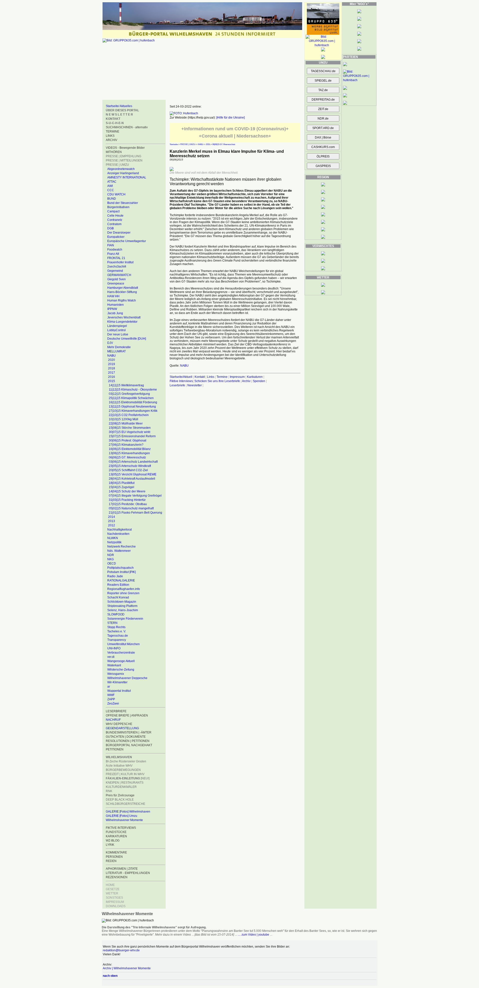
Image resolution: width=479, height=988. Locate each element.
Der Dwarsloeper (118, 232)
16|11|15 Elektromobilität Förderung (133, 402)
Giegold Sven (116, 279)
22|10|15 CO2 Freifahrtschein (129, 415)
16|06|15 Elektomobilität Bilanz (130, 449)
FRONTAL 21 (116, 258)
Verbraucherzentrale (121, 652)
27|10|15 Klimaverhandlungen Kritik (133, 411)
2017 (111, 372)
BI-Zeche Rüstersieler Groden (126, 761)
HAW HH (113, 296)
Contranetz (114, 220)
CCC (110, 190)
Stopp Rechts (116, 627)
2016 (111, 377)
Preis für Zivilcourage (120, 795)
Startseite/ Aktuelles (119, 106)
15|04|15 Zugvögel (121, 487)
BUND (111, 198)
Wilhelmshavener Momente (124, 820)
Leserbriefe (178, 385)
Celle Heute (115, 215)
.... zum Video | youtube (253, 934)
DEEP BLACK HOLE (120, 799)
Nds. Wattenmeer (119, 551)
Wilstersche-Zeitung (120, 669)
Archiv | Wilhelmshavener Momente (127, 968)
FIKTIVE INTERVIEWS (121, 828)
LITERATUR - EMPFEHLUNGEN (128, 873)
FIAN (110, 245)
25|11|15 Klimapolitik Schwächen (131, 398)
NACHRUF (113, 719)
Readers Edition (118, 584)
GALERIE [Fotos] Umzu (121, 816)
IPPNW (112, 309)
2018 (111, 368)
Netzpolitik (114, 542)
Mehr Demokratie (119, 347)
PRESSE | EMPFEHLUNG (123, 156)
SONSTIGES (114, 897)
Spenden (259, 381)
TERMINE (112, 131)
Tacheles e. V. (116, 631)
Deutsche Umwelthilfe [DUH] (126, 338)
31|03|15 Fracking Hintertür (127, 500)
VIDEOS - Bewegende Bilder (125, 147)
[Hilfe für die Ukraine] (230, 117)
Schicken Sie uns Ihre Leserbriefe (217, 381)
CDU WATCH (116, 194)
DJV (110, 343)
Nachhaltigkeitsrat (119, 529)
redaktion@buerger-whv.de (121, 950)
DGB (110, 228)
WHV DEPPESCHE (119, 724)
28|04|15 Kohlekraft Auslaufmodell (132, 478)
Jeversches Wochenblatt (123, 317)
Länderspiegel (117, 326)
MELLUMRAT (116, 351)
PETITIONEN (114, 749)
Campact (113, 211)
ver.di (111, 657)
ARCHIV (111, 140)
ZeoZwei (113, 703)
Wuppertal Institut (119, 691)
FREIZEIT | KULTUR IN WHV (125, 774)
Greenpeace (115, 283)
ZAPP (111, 699)
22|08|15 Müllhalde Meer (126, 423)
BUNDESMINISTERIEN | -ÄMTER (128, 732)
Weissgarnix (115, 674)
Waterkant (114, 665)
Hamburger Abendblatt (122, 287)
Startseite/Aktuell (181, 377)
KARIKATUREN (116, 836)
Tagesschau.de (117, 635)
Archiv (246, 381)
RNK (109, 791)
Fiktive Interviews (181, 381)
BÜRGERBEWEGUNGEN (123, 770)
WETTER (112, 893)
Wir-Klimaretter (117, 682)
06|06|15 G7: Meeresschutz (127, 457)
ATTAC (112, 181)
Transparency (116, 640)
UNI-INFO (113, 648)
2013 (111, 521)
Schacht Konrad (118, 597)
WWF (111, 695)
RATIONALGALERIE (121, 580)
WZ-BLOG (113, 840)
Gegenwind (115, 271)
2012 (111, 525)
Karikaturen (255, 377)
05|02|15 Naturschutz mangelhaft (131, 508)
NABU (111, 355)
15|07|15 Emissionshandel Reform (132, 436)
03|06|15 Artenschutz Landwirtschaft (133, 461)
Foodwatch (114, 249)
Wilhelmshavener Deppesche (127, 678)
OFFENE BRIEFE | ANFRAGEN (127, 715)
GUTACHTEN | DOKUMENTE (126, 736)
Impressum (237, 377)
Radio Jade (115, 576)
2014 (111, 517)
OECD (111, 563)
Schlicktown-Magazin (121, 601)
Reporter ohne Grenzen (123, 593)
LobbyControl (116, 330)
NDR (110, 555)
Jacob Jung (115, 313)
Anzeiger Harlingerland (123, 173)
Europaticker (115, 237)
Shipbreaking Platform (122, 606)
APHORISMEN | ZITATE (122, 868)
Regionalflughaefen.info (123, 589)
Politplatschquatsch (120, 567)
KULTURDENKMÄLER (121, 787)
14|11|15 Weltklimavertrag (126, 385)
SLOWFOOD (115, 614)
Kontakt (200, 377)
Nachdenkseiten (118, 534)
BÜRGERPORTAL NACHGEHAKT (129, 745)
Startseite (174, 144)
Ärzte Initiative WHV (119, 765)
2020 (111, 360)
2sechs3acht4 (116, 266)
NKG (110, 559)
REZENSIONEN (116, 877)
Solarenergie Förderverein (125, 618)
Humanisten (115, 304)
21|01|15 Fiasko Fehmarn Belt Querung (135, 512)
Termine (222, 377)
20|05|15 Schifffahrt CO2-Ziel (128, 470)
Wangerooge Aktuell (121, 661)
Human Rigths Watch (121, 300)
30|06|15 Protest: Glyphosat (127, 440)
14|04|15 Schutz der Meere (127, 491)
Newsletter (194, 385)
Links (210, 377)
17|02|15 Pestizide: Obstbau (128, 504)
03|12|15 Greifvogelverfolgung (129, 394)
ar (108, 686)
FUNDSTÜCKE (116, 832)
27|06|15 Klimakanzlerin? (126, 444)
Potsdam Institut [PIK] (121, 572)
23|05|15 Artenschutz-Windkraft (130, 466)
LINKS (110, 136)
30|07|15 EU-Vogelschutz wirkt (129, 432)
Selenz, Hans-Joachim (122, 610)
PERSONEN (114, 856)
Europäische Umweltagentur (126, 241)
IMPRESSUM (115, 902)
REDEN (111, 861)
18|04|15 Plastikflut (121, 483)
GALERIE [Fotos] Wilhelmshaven (128, 811)
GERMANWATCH (119, 275)
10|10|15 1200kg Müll (123, 419)
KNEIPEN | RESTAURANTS (124, 782)
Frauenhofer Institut (120, 262)
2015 (111, 381)
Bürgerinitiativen (118, 207)
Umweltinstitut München (123, 644)
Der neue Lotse (117, 334)
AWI (110, 186)
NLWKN (112, 538)
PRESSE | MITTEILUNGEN (124, 160)
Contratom (114, 224)
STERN (112, 623)
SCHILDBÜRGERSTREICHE (125, 804)
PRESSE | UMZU (117, 164)
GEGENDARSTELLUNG (122, 728)
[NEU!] (127, 778)
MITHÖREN (114, 152)
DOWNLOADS (115, 906)
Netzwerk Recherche (121, 546)
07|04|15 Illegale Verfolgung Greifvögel (135, 495)
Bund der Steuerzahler (122, 203)
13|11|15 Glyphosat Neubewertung (132, 406)
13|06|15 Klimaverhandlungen (129, 453)
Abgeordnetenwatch (121, 169)
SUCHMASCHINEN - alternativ (127, 127)
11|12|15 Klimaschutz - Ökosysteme (133, 389)
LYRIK (110, 845)
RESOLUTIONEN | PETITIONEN (127, 741)
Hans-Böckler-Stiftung (122, 292)
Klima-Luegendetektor (122, 321)
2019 (111, 364)
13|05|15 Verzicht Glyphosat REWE (132, 474)
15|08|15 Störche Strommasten (130, 427)
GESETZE (113, 889)
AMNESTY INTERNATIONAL (126, 177)
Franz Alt (113, 254)
